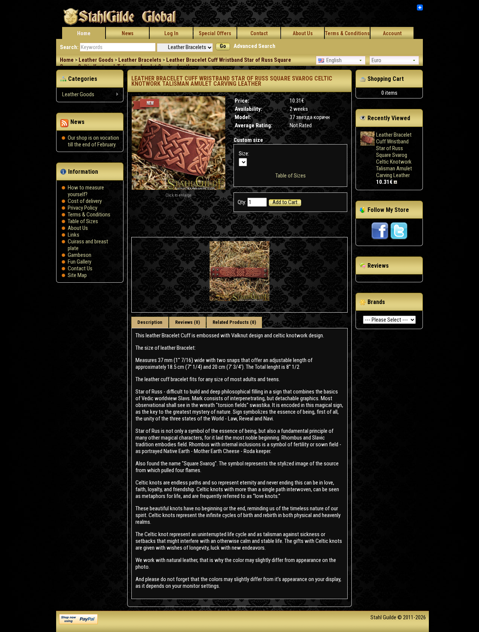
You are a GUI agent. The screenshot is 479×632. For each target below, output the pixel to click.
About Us (303, 33)
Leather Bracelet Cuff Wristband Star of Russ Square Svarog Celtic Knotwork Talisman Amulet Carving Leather (175, 63)
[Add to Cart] (396, 182)
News (128, 33)
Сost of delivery (85, 201)
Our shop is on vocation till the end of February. (93, 141)
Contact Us (80, 268)
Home (84, 33)
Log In (171, 33)
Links (73, 234)
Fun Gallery (79, 261)
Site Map (77, 275)
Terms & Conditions (347, 33)
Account (392, 33)
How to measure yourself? (86, 191)
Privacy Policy (82, 207)
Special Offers (215, 33)
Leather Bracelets (139, 60)
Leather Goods (96, 60)
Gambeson (79, 255)
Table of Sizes (83, 221)
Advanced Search (254, 46)
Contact (259, 33)
